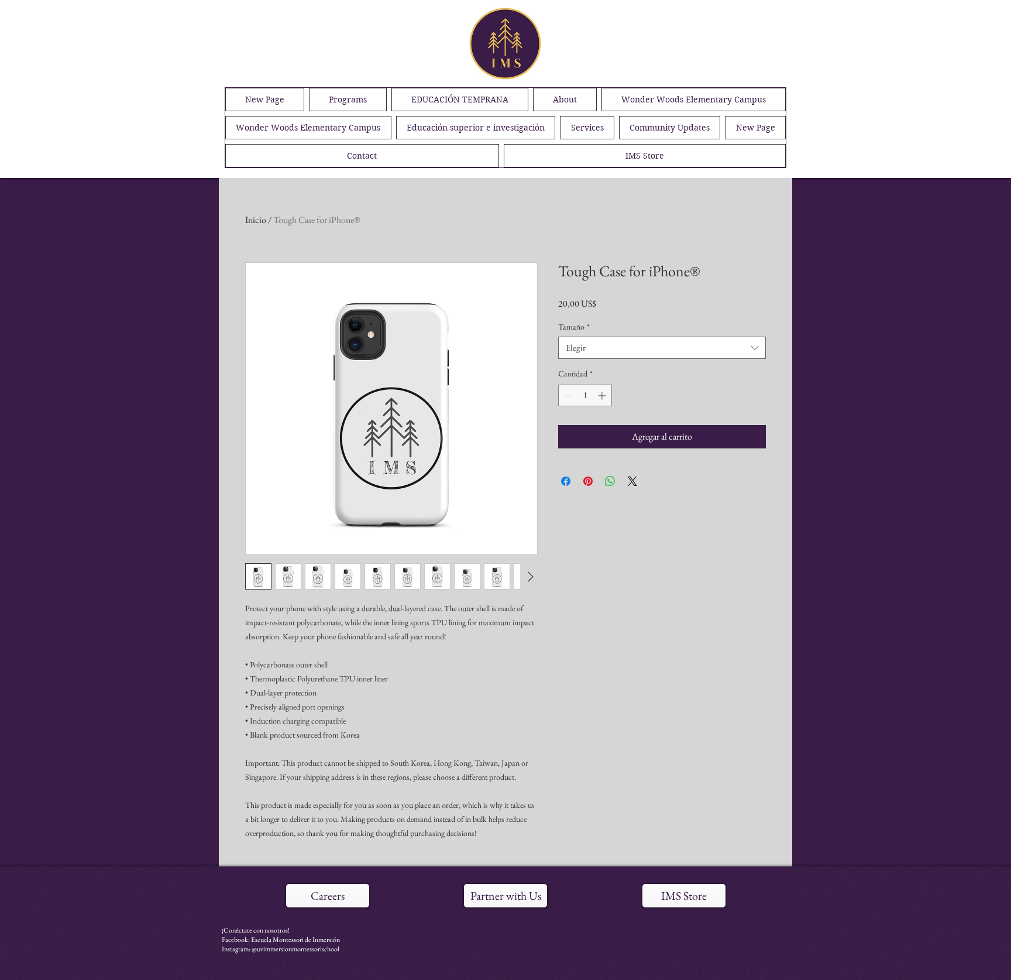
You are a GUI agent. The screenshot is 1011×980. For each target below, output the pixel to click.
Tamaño (574, 326)
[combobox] (662, 348)
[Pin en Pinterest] (588, 481)
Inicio (255, 220)
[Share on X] (632, 481)
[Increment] (603, 395)
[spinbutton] (585, 395)
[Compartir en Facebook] (566, 481)
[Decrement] (567, 395)
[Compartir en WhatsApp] (610, 481)
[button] (670, 127)
